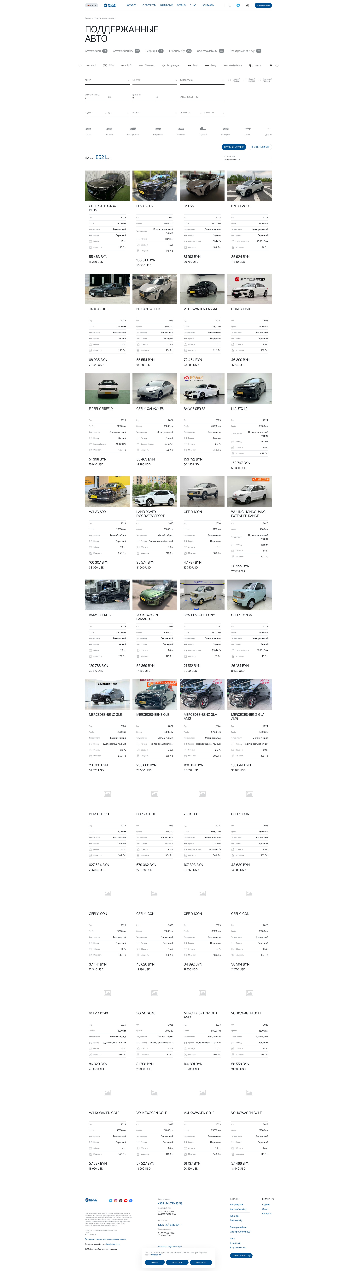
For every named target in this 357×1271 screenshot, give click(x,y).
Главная (89, 18)
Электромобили (238, 1227)
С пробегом (149, 5)
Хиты (232, 1238)
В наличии (166, 5)
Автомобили (236, 1204)
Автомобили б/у (238, 1209)
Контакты (208, 5)
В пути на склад (238, 1247)
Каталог (131, 5)
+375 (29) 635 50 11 (169, 1224)
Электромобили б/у (240, 1232)
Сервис (181, 5)
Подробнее (156, 1254)
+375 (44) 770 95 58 (170, 1203)
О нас (193, 5)
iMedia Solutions (113, 1244)
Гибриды (234, 1216)
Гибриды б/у (236, 1220)
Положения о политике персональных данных (105, 1239)
